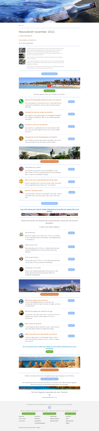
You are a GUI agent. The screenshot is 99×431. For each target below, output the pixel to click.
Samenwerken (21, 416)
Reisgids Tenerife (53, 416)
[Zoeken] (89, 4)
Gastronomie (68, 416)
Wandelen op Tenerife (54, 420)
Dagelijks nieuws (38, 416)
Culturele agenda (38, 420)
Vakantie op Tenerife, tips (54, 418)
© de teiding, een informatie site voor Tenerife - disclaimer (29, 427)
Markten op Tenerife (69, 420)
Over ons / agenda (22, 418)
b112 (23, 25)
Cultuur (67, 418)
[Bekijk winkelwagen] (93, 4)
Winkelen (67, 423)
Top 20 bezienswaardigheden (40, 423)
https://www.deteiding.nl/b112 (48, 397)
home (20, 25)
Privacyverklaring (22, 420)
